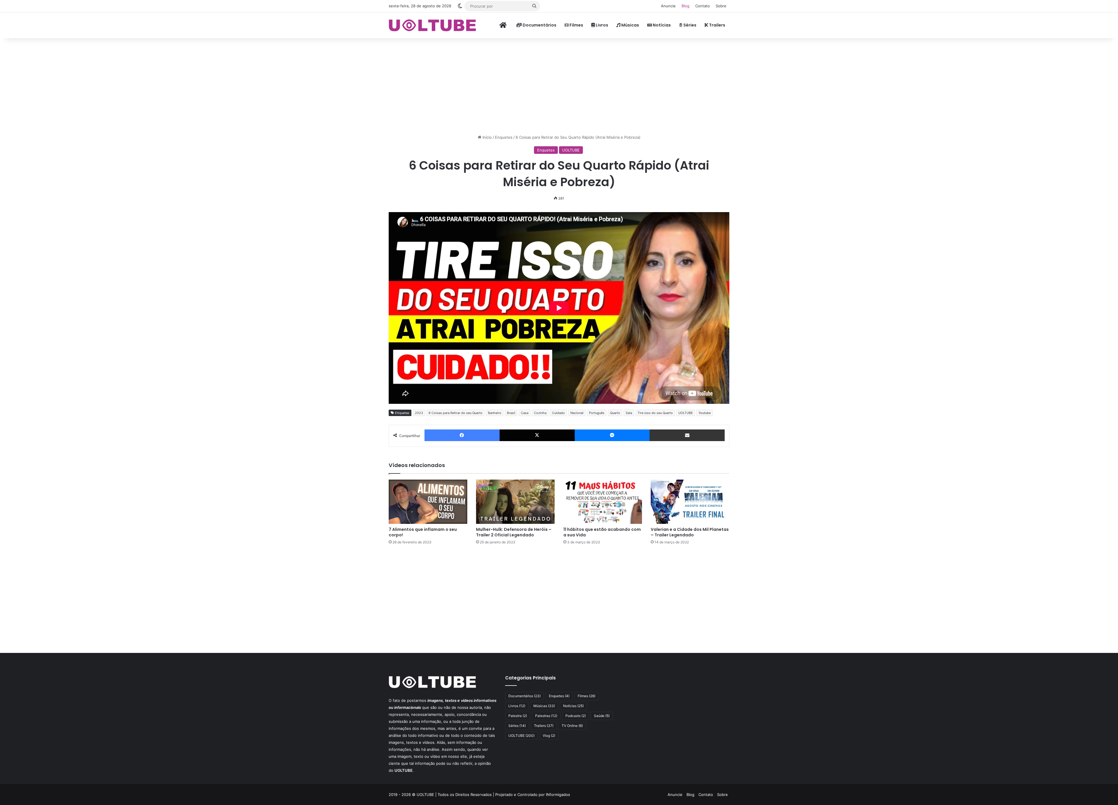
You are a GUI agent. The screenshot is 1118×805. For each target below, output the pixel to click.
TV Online (572, 725)
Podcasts (575, 716)
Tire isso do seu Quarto (655, 413)
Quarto (615, 413)
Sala (629, 413)
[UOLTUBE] (432, 25)
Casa (524, 413)
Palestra (517, 716)
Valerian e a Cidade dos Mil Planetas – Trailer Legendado (690, 532)
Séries (689, 25)
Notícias (661, 25)
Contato (702, 5)
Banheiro (494, 413)
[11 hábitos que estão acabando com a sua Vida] (602, 502)
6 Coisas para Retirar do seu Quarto (455, 413)
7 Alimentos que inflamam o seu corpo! (423, 532)
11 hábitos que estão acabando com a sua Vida (602, 532)
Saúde (602, 716)
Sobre (721, 5)
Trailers (716, 25)
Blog (685, 5)
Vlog (549, 735)
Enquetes (503, 137)
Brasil (511, 413)
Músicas (629, 25)
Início (486, 137)
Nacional (576, 413)
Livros (601, 25)
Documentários (539, 25)
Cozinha (540, 413)
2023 (419, 413)
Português (596, 413)
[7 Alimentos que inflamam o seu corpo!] (428, 502)
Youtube (704, 413)
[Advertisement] (559, 85)
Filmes (576, 25)
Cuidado (558, 413)
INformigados (558, 794)
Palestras (546, 716)
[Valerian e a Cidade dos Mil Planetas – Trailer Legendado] (690, 502)
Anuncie (668, 5)
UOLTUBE (571, 150)
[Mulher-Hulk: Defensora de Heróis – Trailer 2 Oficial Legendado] (515, 502)
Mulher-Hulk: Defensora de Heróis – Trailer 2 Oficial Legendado (513, 532)
